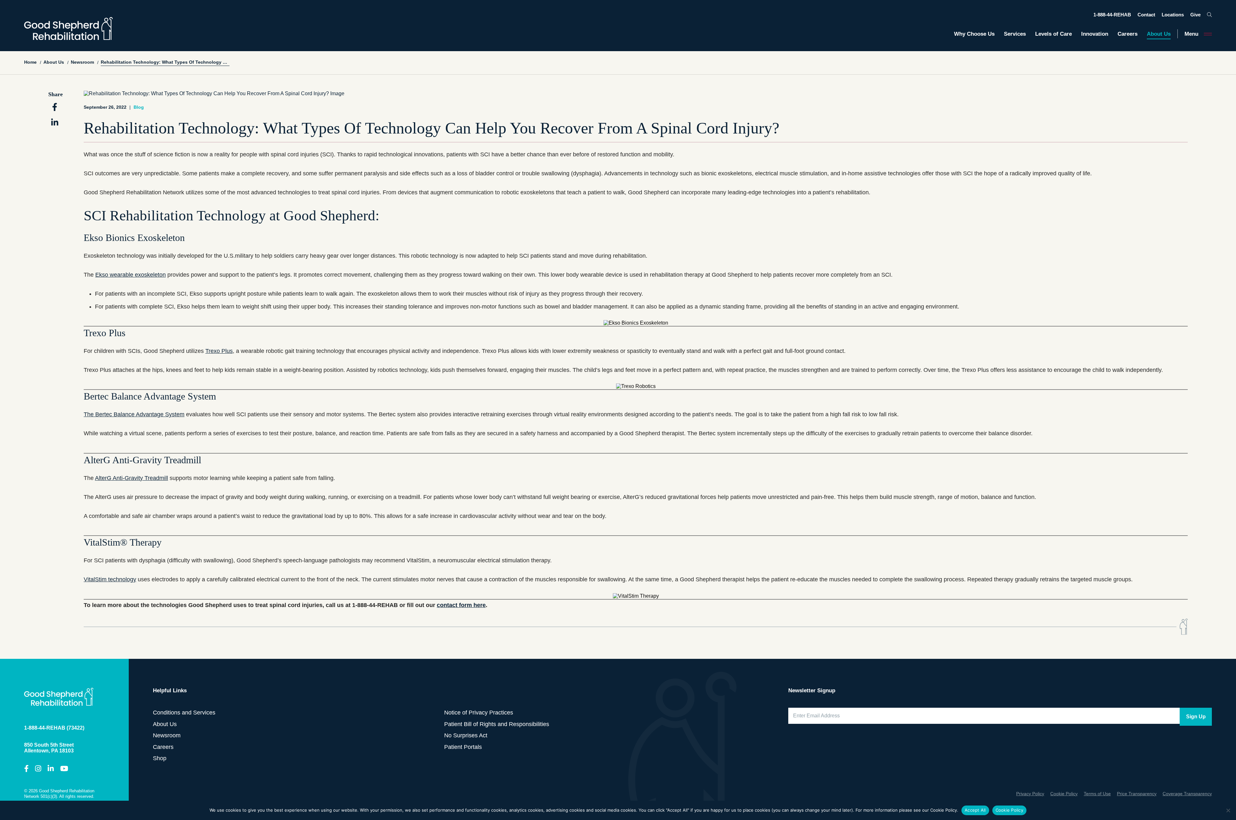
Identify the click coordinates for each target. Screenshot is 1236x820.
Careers (1128, 34)
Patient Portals (463, 746)
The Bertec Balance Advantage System (134, 414)
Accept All (975, 810)
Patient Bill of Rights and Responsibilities (496, 724)
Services (1015, 34)
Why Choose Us (974, 34)
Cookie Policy (1064, 793)
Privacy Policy (1030, 793)
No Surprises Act (465, 735)
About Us (1159, 34)
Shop (159, 758)
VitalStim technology (110, 579)
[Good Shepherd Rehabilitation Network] (68, 28)
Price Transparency (1136, 793)
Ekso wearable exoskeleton (130, 275)
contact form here (461, 605)
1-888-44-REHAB (1112, 14)
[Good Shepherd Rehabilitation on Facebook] (26, 769)
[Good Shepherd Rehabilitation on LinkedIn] (51, 769)
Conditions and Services (184, 712)
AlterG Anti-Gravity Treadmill (131, 478)
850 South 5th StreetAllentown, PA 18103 (49, 747)
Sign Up (1196, 716)
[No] (1228, 810)
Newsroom (167, 735)
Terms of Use (1097, 793)
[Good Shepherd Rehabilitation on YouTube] (64, 769)
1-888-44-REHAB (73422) (54, 728)
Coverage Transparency (1187, 793)
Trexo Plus (219, 351)
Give (1195, 14)
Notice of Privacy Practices (478, 712)
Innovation (1094, 34)
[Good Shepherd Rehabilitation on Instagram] (38, 769)
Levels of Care (1053, 34)
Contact (1146, 14)
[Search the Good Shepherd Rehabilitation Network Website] (1209, 14)
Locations (1173, 14)
